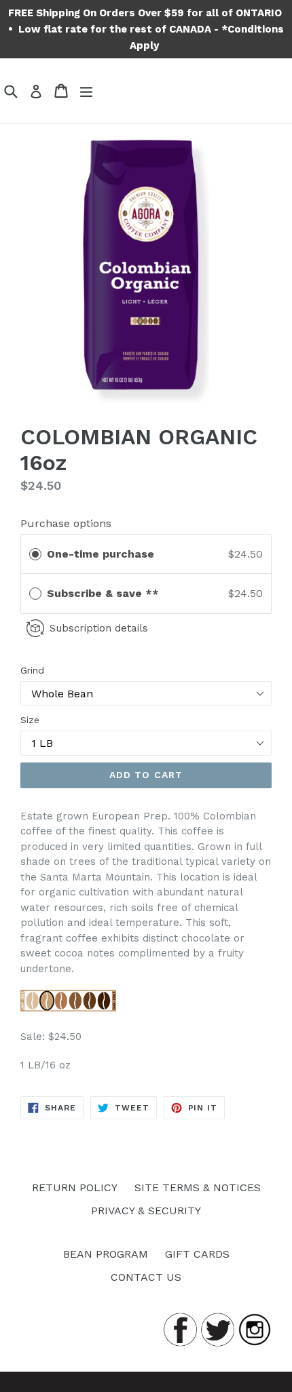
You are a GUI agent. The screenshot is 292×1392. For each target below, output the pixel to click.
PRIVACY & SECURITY (146, 1210)
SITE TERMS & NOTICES (197, 1187)
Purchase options (65, 523)
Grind (32, 670)
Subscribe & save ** (104, 593)
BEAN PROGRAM (105, 1254)
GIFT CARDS (197, 1254)
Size (29, 719)
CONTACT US (146, 1277)
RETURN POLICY (74, 1187)
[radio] (35, 554)
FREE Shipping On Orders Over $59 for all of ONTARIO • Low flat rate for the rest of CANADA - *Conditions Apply (146, 29)
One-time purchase (100, 553)
